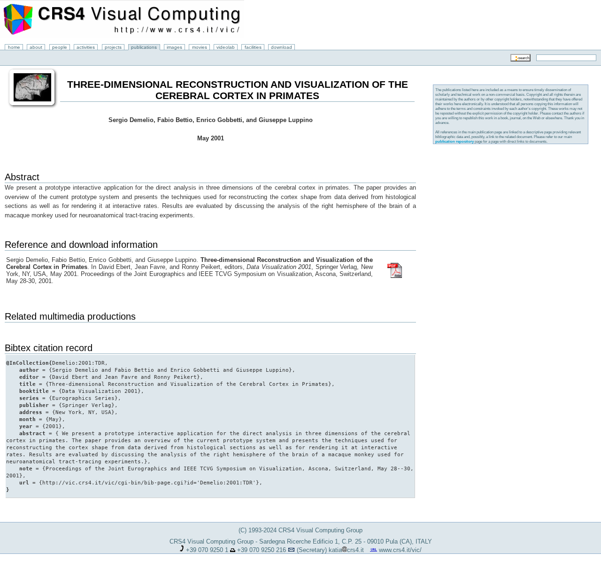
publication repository (454, 141)
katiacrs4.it (346, 549)
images (174, 47)
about (36, 47)
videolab (225, 47)
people (59, 47)
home (14, 47)
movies (199, 47)
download (281, 47)
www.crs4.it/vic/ (400, 549)
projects (113, 47)
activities (86, 47)
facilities (253, 47)
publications (144, 47)
